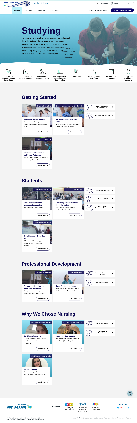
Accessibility (21, 419)
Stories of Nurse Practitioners (102, 332)
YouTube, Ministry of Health (121, 408)
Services (121, 418)
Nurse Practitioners (102, 282)
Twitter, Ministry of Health (117, 408)
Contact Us (84, 418)
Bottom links (68, 57)
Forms (114, 418)
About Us (75, 418)
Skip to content (68, 54)
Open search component (68, 51)
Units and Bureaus (96, 418)
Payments (107, 418)
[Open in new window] (20, 406)
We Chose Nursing (102, 323)
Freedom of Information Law (36, 419)
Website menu (68, 48)
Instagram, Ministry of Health (129, 408)
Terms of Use (10, 419)
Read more (42, 299)
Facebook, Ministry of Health (125, 408)
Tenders (128, 418)
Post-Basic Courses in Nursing (102, 273)
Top (130, 394)
